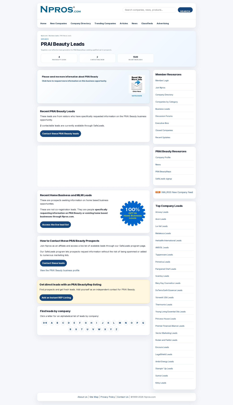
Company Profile (163, 157)
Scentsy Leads (162, 276)
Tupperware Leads (164, 254)
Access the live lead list (55, 224)
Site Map (93, 397)
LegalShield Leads (163, 354)
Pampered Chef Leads (165, 269)
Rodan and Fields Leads (166, 340)
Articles (124, 23)
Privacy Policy (107, 397)
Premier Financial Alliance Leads (169, 326)
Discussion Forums (164, 116)
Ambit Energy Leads (164, 361)
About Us (82, 397)
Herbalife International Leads (168, 240)
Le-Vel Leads (161, 226)
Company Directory (81, 23)
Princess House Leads (165, 319)
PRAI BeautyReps (163, 171)
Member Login (162, 80)
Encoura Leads (162, 347)
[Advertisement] (93, 166)
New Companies (58, 23)
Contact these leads (53, 263)
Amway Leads (161, 212)
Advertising (163, 23)
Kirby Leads (160, 383)
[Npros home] (62, 11)
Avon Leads (160, 219)
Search (185, 11)
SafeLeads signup (163, 179)
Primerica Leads (162, 262)
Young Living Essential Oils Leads (170, 311)
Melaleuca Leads (163, 233)
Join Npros (160, 87)
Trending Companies (105, 23)
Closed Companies (164, 130)
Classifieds (147, 23)
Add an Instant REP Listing (56, 297)
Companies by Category (166, 102)
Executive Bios (162, 123)
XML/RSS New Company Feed (177, 192)
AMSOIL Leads (162, 247)
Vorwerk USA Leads (164, 297)
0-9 (45, 322)
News (135, 23)
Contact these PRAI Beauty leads (60, 133)
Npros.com (44, 35)
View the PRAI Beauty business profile (59, 270)
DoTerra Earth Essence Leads (168, 290)
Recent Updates (162, 137)
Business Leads (54, 35)
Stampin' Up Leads (164, 368)
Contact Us (123, 397)
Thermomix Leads (163, 304)
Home (43, 23)
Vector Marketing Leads (166, 333)
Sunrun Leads (161, 376)
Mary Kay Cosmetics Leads (167, 283)
